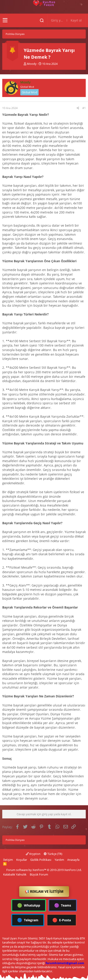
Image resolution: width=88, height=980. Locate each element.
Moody (32, 64)
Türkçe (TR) (54, 854)
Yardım (59, 860)
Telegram (27, 920)
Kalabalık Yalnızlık (14, 874)
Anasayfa (73, 860)
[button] (5, 20)
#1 (84, 108)
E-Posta (61, 920)
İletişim (8, 860)
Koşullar (21, 860)
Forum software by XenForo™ (44, 870)
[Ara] (41, 20)
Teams (62, 905)
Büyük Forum (39, 874)
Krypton (34, 854)
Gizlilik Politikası (40, 860)
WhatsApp (28, 905)
